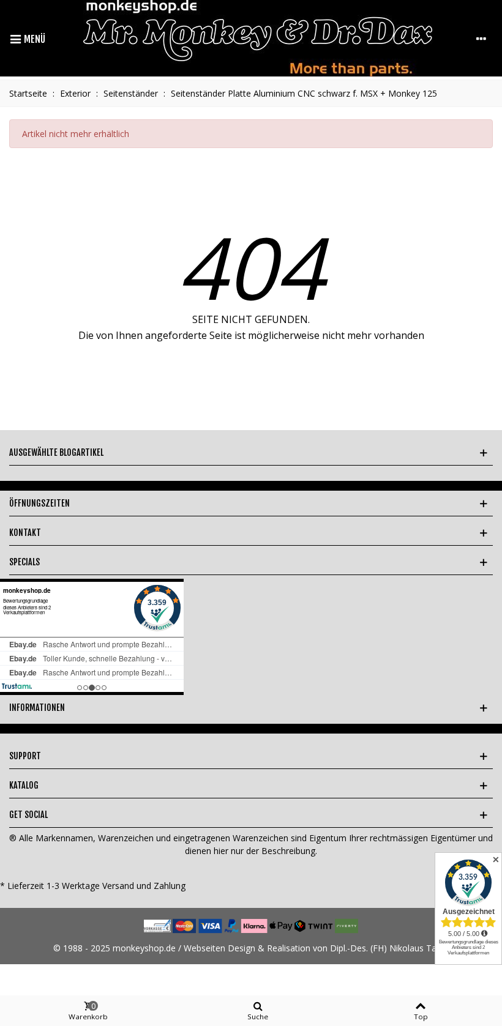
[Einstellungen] (481, 38)
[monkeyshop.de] (257, 38)
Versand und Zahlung (143, 885)
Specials (24, 562)
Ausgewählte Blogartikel (56, 452)
